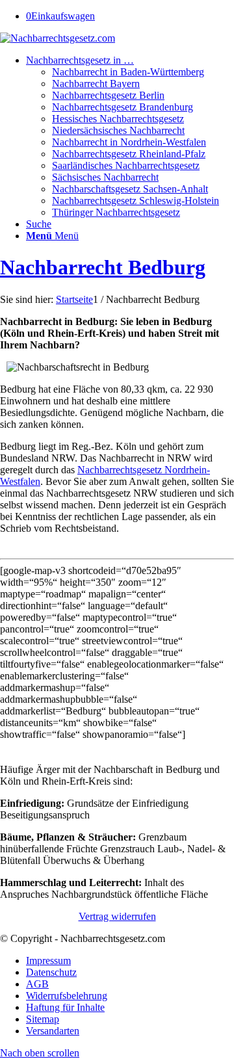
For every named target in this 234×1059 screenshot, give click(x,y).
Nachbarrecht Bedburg (102, 267)
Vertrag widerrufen (117, 916)
